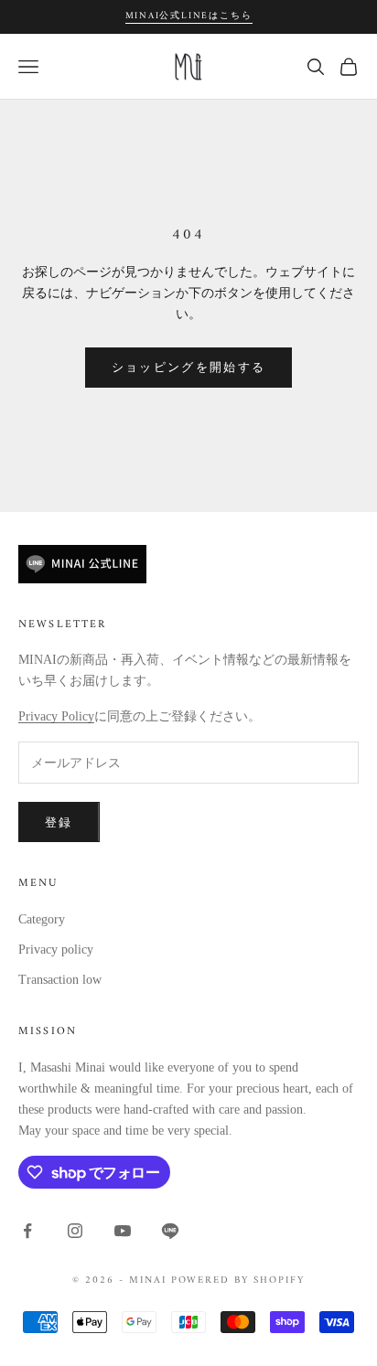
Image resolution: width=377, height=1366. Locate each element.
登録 (59, 822)
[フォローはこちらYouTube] (122, 1231)
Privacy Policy (56, 716)
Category (41, 919)
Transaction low (60, 980)
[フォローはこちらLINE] (170, 1231)
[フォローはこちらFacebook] (27, 1231)
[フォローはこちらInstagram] (75, 1231)
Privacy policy (55, 949)
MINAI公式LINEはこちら (189, 16)
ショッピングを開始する (189, 367)
